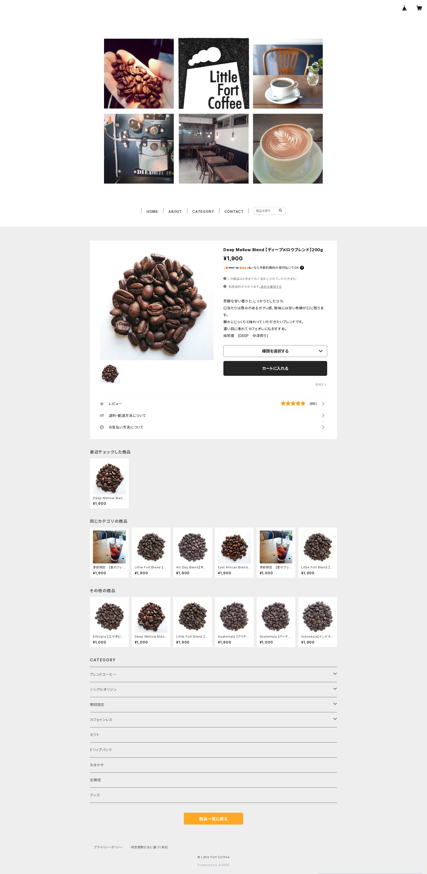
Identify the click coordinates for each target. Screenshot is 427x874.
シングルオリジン (103, 689)
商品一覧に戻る (213, 818)
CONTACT (234, 211)
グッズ (95, 795)
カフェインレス (101, 719)
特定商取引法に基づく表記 (149, 847)
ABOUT (175, 211)
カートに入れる (275, 368)
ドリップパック (101, 750)
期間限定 (97, 704)
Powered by (208, 865)
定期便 (95, 780)
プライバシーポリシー (108, 847)
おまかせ (97, 765)
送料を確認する (271, 287)
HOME (152, 211)
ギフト (94, 735)
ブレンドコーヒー (103, 674)
